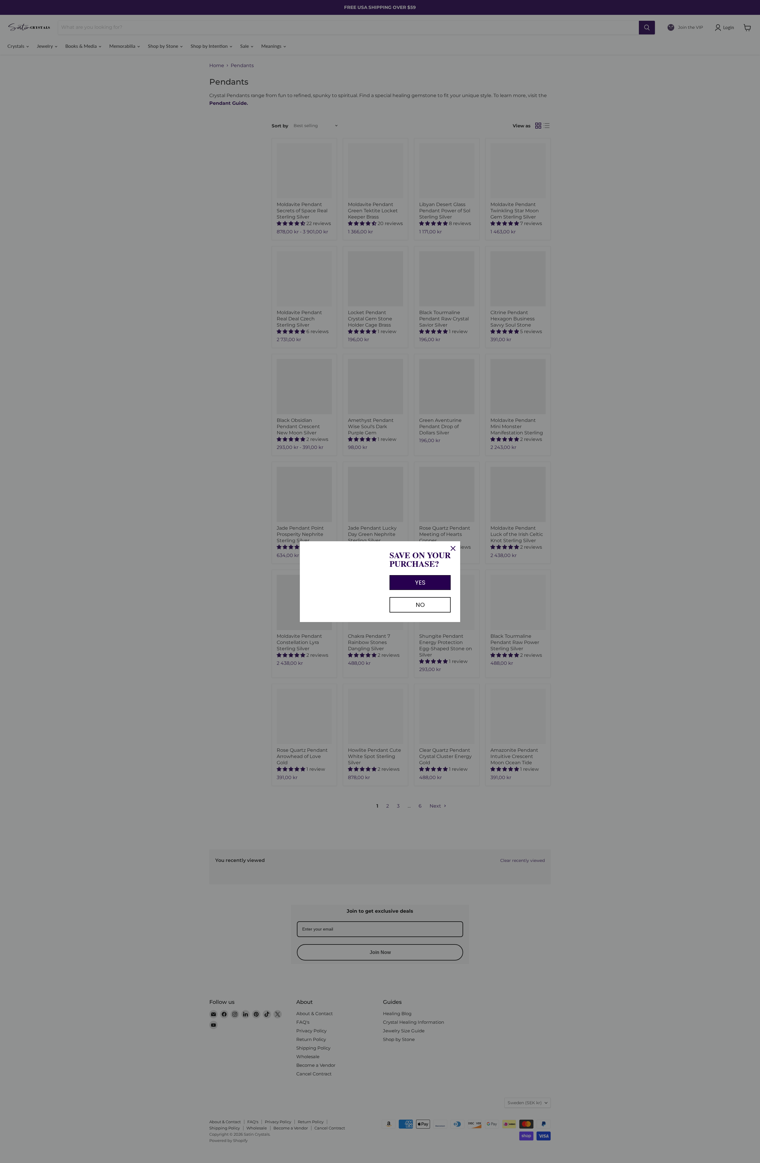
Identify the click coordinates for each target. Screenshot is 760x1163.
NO (420, 605)
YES (420, 582)
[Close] (453, 548)
